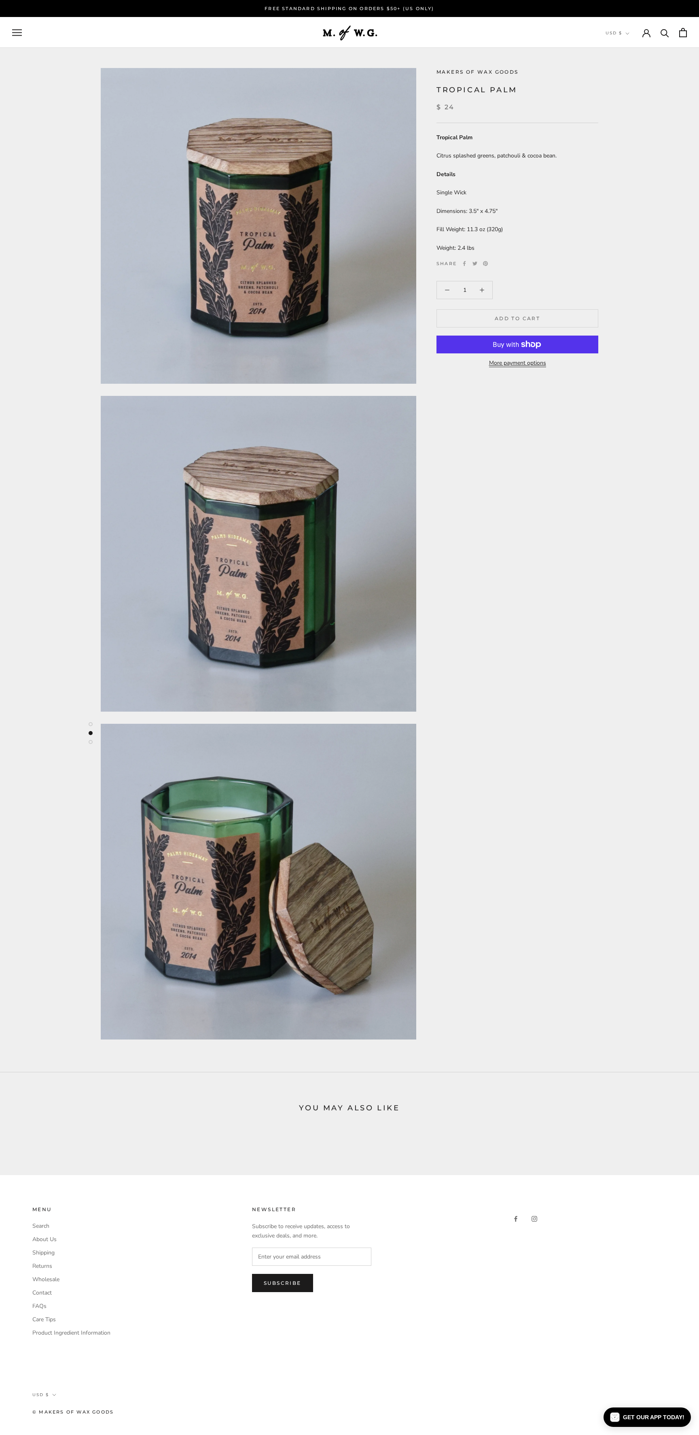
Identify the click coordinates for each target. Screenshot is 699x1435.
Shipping (43, 1252)
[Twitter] (474, 263)
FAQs (39, 1306)
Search (40, 1226)
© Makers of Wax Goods (73, 1412)
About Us (44, 1239)
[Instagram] (534, 1218)
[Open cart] (683, 32)
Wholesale (45, 1279)
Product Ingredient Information (71, 1333)
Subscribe (282, 1283)
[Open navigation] (17, 32)
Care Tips (44, 1319)
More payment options (517, 363)
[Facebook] (464, 263)
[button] (647, 1417)
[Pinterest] (485, 263)
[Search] (665, 32)
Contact (42, 1293)
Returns (42, 1266)
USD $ (614, 33)
